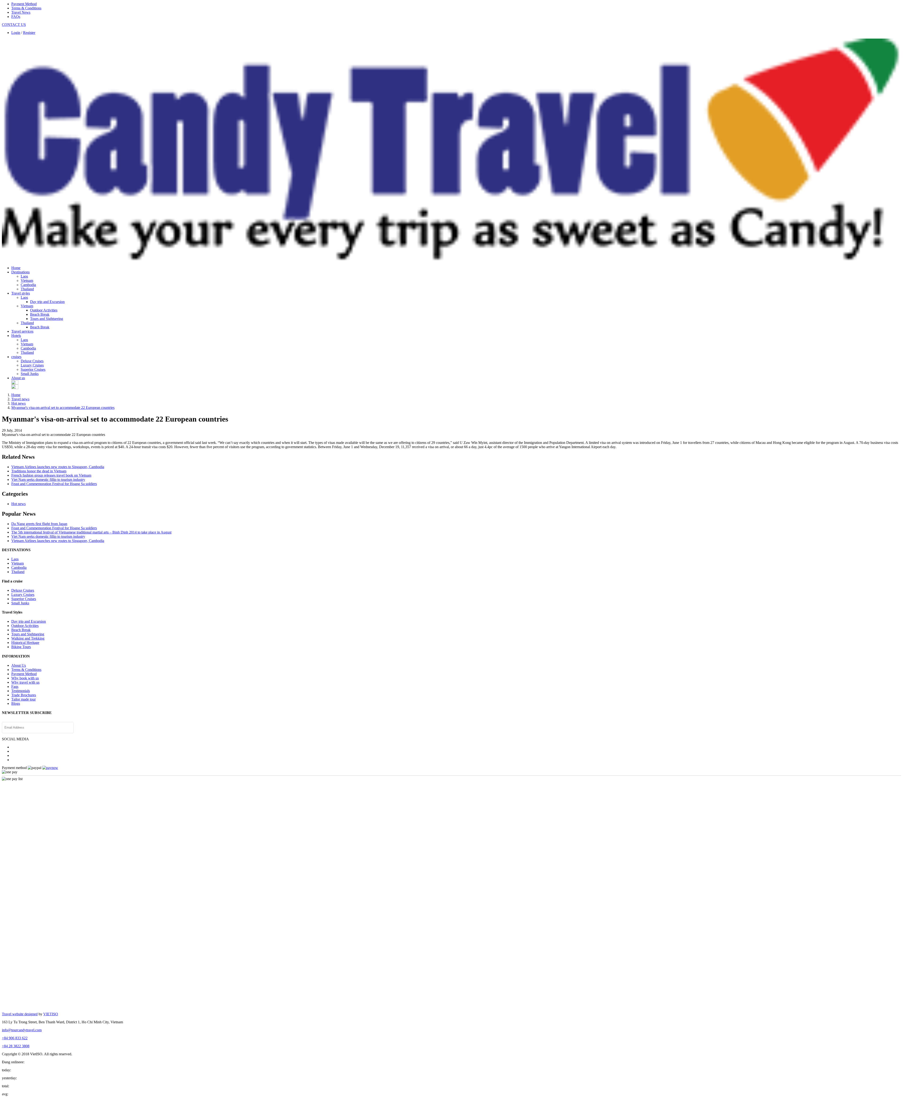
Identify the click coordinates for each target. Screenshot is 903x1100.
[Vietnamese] (14, 388)
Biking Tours (21, 647)
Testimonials (20, 691)
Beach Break (39, 314)
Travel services (22, 331)
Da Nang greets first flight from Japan (39, 524)
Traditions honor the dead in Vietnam (38, 471)
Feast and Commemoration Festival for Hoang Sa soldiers (54, 484)
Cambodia (28, 285)
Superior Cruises (33, 369)
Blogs (15, 703)
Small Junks (30, 374)
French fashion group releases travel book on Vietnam (51, 475)
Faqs (14, 687)
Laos (24, 276)
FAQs (15, 17)
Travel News (20, 12)
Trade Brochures (23, 695)
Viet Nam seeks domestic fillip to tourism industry (48, 480)
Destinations (20, 272)
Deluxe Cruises (32, 361)
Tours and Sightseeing (46, 319)
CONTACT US (14, 25)
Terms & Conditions (26, 8)
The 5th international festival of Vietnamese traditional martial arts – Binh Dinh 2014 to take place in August (91, 532)
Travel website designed (20, 1014)
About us (18, 378)
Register (29, 33)
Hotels (16, 336)
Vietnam (27, 281)
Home (15, 268)
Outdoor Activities (43, 310)
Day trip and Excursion (47, 302)
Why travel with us (25, 682)
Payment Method (24, 4)
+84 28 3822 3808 (15, 1046)
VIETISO (50, 1014)
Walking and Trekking (27, 638)
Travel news (20, 399)
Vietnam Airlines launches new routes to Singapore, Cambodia (57, 467)
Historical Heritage (25, 643)
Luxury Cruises (32, 365)
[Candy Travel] (451, 261)
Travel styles (20, 293)
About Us (18, 665)
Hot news (18, 403)
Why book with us (25, 678)
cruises (16, 357)
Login (15, 33)
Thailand (27, 289)
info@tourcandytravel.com (22, 1030)
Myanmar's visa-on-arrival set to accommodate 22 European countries (63, 408)
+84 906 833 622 (15, 1038)
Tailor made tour (23, 699)
